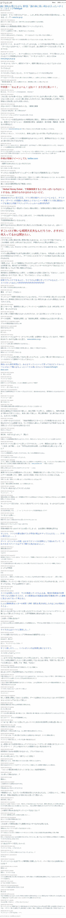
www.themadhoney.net (15, 129)
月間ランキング (61, 2)
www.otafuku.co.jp (34, 339)
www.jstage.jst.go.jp (8, 58)
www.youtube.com (37, 463)
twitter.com (33, 158)
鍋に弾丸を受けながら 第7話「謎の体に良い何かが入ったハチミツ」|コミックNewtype (31, 7)
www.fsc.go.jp (17, 17)
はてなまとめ (6, 2)
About (53, 2)
